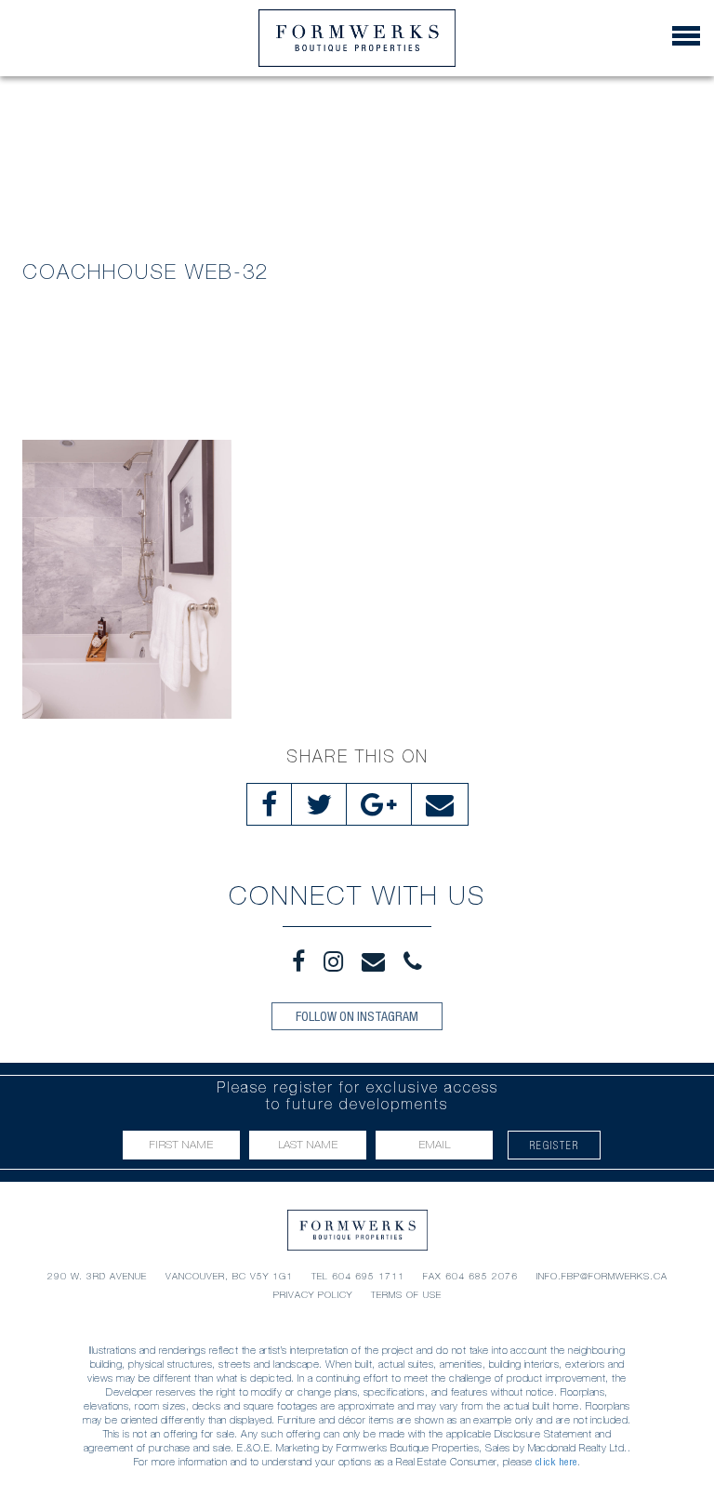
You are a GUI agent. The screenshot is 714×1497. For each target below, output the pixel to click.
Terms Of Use (406, 1295)
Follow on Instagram (357, 1016)
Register (554, 1145)
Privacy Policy (312, 1295)
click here (556, 1461)
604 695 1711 (368, 1276)
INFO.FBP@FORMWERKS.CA (602, 1276)
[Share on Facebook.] (269, 804)
